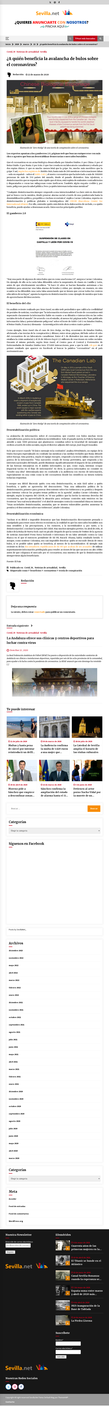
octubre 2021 (15, 1017)
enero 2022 (14, 995)
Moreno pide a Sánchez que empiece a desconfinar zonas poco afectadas (21, 792)
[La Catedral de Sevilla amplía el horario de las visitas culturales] (87, 727)
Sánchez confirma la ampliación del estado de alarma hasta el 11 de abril (54, 792)
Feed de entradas (17, 1206)
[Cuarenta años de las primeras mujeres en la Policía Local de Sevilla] (63, 1245)
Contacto (10, 1402)
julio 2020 (13, 1128)
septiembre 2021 (16, 1024)
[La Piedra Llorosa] (63, 1320)
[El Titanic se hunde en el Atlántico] (63, 1260)
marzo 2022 (14, 980)
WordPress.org (16, 1221)
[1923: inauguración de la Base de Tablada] (63, 1305)
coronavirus (50, 570)
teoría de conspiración (70, 570)
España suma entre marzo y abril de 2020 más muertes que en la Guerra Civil (87, 1292)
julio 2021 (13, 1039)
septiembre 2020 (16, 1113)
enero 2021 (14, 1084)
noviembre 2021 (16, 1010)
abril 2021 (13, 1061)
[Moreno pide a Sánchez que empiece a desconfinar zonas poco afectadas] (22, 770)
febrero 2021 (15, 1076)
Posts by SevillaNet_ (17, 929)
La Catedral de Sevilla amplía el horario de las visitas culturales (86, 749)
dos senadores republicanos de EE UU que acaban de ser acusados (58, 546)
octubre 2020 (15, 1106)
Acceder (12, 1199)
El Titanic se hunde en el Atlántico (86, 1262)
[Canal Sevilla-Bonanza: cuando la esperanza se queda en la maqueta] (63, 1275)
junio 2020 (13, 1136)
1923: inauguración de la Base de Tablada (85, 1307)
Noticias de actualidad (27, 51)
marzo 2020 (14, 1158)
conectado (39, 612)
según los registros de (29, 171)
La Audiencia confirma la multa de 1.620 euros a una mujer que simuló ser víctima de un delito (54, 749)
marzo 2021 (14, 1069)
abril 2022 (13, 972)
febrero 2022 (15, 987)
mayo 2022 (13, 965)
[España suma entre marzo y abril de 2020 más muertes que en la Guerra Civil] (63, 1290)
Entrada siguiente (18, 625)
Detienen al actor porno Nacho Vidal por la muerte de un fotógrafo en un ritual (87, 792)
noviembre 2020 (16, 1099)
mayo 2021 (13, 1054)
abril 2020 (13, 1151)
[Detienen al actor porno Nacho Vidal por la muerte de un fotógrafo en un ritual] (87, 770)
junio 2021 (13, 1047)
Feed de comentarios (19, 1213)
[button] (70, 38)
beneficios (35, 570)
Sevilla (43, 51)
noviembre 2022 (16, 958)
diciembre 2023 (16, 950)
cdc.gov (93, 345)
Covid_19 (11, 51)
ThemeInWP (63, 1397)
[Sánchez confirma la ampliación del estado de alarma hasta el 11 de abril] (54, 770)
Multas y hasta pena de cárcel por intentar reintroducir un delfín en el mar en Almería (21, 749)
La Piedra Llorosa (81, 1320)
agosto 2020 (14, 1121)
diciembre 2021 (16, 1002)
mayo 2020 (13, 1143)
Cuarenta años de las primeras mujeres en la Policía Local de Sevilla (85, 1247)
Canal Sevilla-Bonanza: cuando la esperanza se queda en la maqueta (85, 1277)
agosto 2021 (14, 1032)
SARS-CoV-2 (41, 174)
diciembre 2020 (16, 1091)
